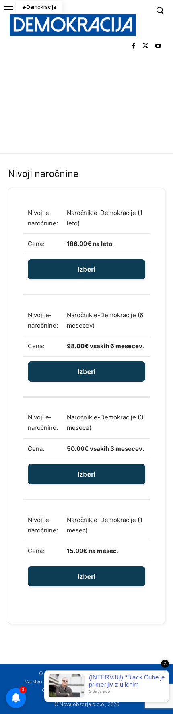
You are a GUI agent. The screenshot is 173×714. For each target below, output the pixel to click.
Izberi (86, 269)
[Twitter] (145, 46)
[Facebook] (133, 46)
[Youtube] (158, 46)
